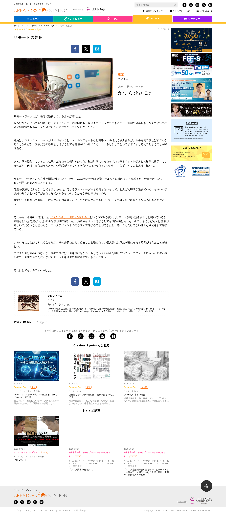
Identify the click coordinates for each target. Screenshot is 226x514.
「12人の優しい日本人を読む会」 (70, 217)
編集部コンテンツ (154, 11)
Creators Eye (48, 26)
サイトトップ (20, 26)
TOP (206, 487)
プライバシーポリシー (25, 511)
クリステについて (181, 11)
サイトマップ (64, 511)
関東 (42, 322)
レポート (34, 26)
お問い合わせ (205, 11)
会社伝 (60, 26)
